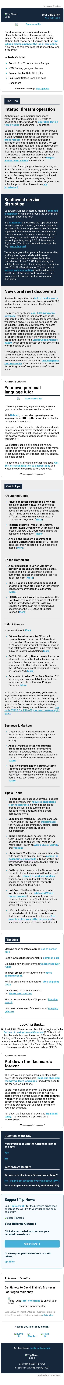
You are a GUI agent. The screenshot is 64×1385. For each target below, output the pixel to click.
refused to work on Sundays (38, 876)
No (6, 1158)
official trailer (48, 821)
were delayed (18, 246)
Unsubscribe (42, 1375)
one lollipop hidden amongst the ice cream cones (31, 42)
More (39, 519)
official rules (47, 1315)
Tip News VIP (17, 1205)
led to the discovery (46, 298)
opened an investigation (18, 270)
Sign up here (42, 88)
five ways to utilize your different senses (31, 918)
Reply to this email (40, 1348)
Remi (28, 630)
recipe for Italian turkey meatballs (33, 857)
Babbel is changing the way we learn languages (32, 1079)
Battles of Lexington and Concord (23, 1032)
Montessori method (20, 993)
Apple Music (41, 844)
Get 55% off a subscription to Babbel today (31, 464)
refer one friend (30, 1300)
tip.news (10, 1261)
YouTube (18, 847)
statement (15, 222)
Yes (6, 1152)
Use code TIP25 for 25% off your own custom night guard (32, 710)
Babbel (14, 415)
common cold (51, 957)
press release (12, 139)
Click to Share (32, 1243)
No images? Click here (52, 6)
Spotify (54, 844)
